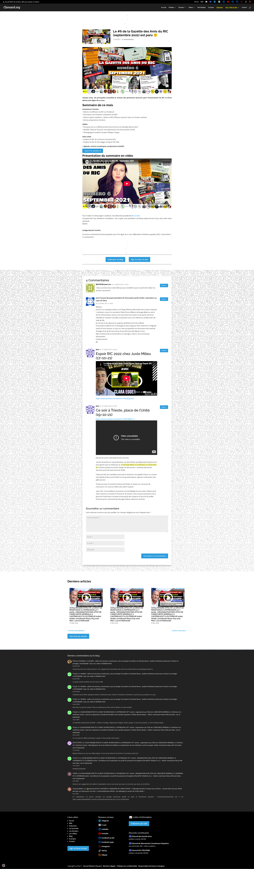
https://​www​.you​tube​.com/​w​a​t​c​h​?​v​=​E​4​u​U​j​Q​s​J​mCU (115, 398)
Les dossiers (73, 831)
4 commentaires (128, 39)
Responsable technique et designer (151, 866)
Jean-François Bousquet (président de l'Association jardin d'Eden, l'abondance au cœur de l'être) (126, 299)
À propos (211, 7)
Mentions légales (109, 866)
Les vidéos (73, 834)
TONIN (75, 773)
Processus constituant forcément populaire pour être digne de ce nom (107, 234)
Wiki (202, 2)
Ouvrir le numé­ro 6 (93, 151)
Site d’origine (201, 7)
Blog (70, 836)
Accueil (163, 7)
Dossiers (181, 7)
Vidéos (191, 7)
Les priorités (73, 828)
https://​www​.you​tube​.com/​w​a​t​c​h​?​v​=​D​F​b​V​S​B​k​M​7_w (115, 419)
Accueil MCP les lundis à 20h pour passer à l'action (22, 2)
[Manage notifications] (3, 865)
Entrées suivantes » (179, 630)
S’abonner (73, 826)
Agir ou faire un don (139, 259)
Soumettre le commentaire (154, 556)
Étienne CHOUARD (79, 661)
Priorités (171, 7)
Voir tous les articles (78, 636)
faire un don (135, 216)
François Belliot (78, 789)
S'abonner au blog (115, 259)
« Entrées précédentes (75, 630)
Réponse (164, 285)
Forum (196, 2)
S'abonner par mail (139, 823)
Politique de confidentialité (127, 866)
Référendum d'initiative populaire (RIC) (146, 234)
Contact (244, 7)
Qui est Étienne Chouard (92, 866)
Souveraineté (165, 234)
